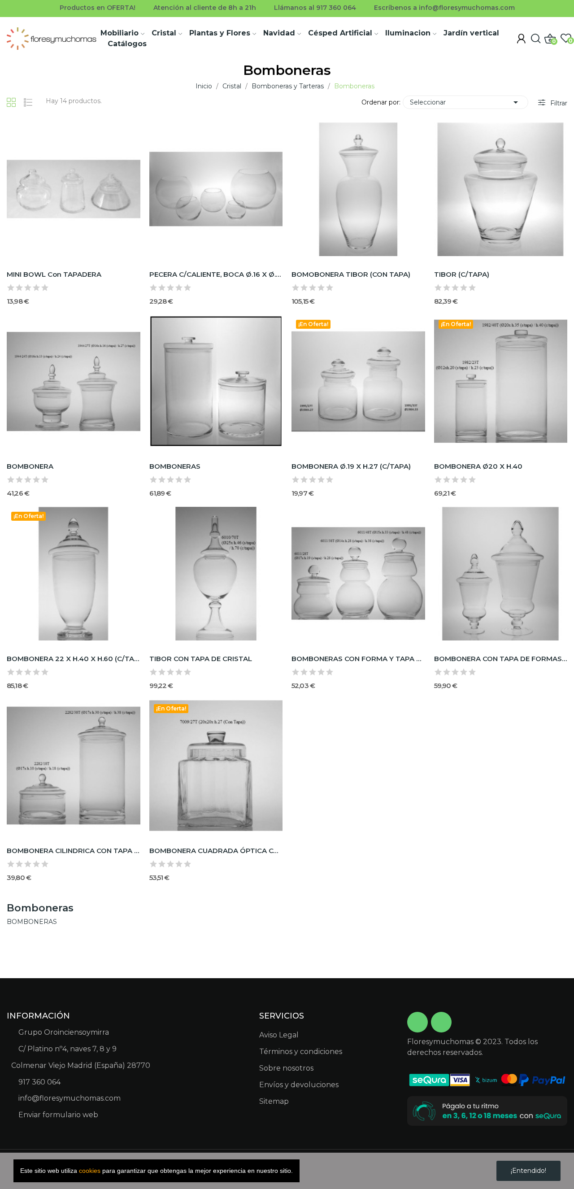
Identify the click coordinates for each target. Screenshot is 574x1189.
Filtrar (557, 103)
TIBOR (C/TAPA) (461, 274)
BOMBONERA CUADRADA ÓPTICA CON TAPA (216, 850)
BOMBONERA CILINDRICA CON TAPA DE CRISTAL (73, 850)
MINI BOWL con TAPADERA (54, 274)
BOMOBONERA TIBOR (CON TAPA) (350, 274)
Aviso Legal (279, 1035)
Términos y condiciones (300, 1051)
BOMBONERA (30, 466)
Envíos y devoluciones (299, 1084)
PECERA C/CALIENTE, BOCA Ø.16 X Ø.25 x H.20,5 (216, 274)
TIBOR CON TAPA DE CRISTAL (200, 658)
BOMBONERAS (174, 466)
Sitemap (274, 1101)
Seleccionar (465, 102)
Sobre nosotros (286, 1068)
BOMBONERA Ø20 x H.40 (478, 466)
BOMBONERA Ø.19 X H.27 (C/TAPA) (351, 466)
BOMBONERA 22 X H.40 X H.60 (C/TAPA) (73, 658)
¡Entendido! (528, 1171)
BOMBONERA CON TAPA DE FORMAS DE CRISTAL (501, 658)
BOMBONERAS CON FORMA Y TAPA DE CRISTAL (358, 658)
